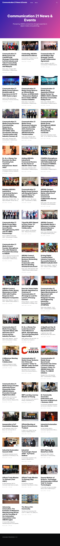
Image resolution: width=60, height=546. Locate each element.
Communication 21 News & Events (14, 2)
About (36, 2)
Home (31, 2)
